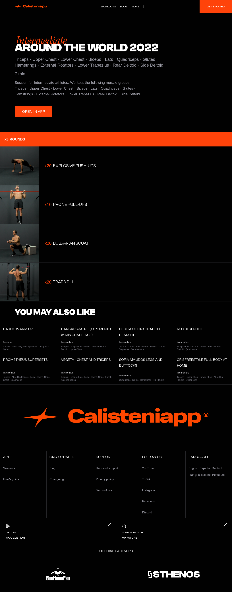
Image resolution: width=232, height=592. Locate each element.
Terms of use (104, 490)
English (193, 468)
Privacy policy (105, 479)
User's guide (11, 479)
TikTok (146, 479)
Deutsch (217, 468)
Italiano (206, 474)
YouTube (148, 468)
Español (205, 468)
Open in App (33, 112)
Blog (123, 6)
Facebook (148, 501)
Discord (147, 512)
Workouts (108, 6)
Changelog (56, 479)
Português (218, 474)
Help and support (107, 468)
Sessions (9, 468)
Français (194, 474)
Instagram (148, 490)
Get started (216, 6)
